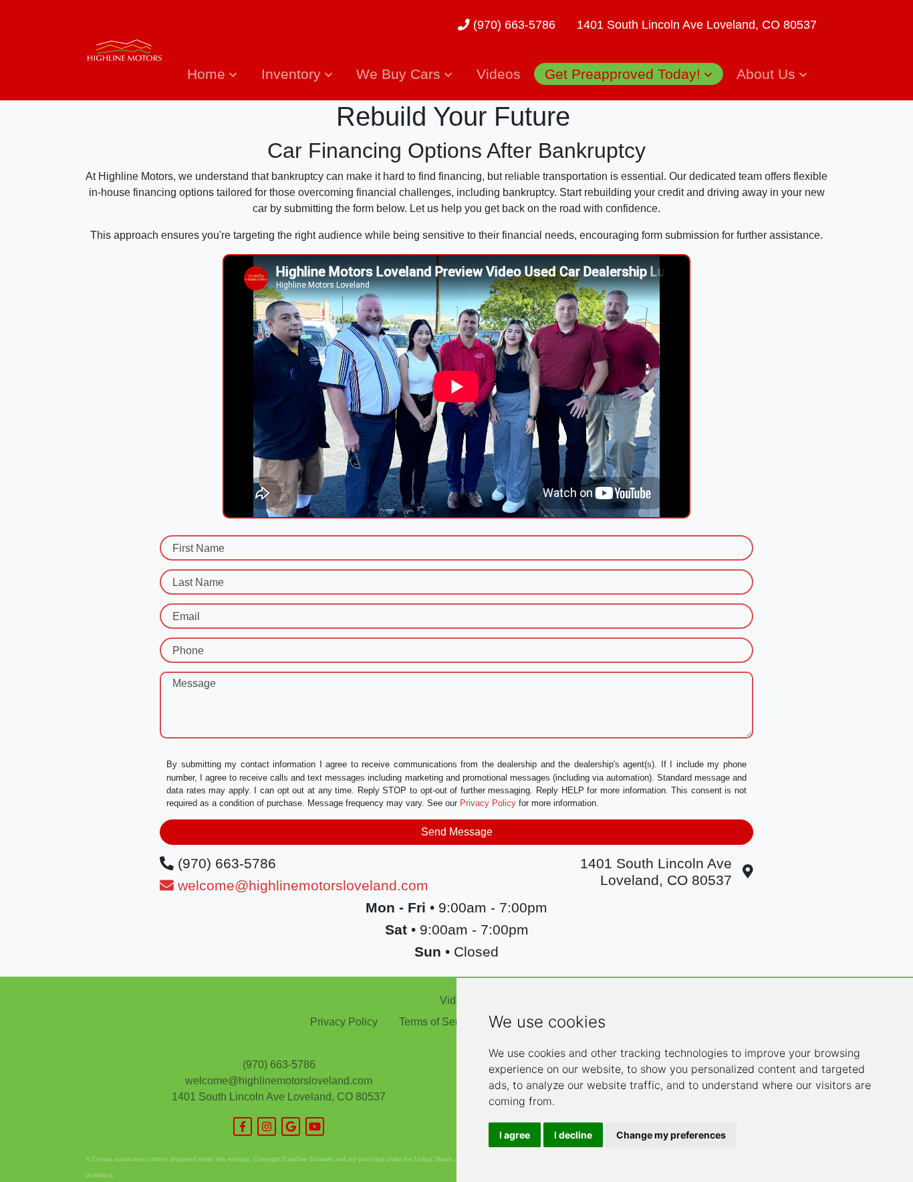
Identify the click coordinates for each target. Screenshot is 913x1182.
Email (186, 616)
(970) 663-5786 (512, 24)
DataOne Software (308, 1159)
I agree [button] (514, 1135)
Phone (188, 650)
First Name (198, 548)
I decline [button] (573, 1135)
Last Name (198, 582)
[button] (211, 74)
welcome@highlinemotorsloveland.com (278, 1080)
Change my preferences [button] (671, 1135)
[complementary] (873, 1142)
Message (194, 683)
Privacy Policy (488, 803)
